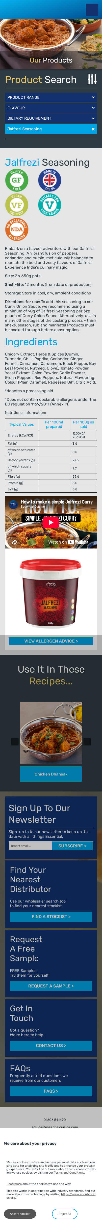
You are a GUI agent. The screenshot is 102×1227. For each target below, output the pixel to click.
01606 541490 (54, 1120)
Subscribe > (72, 846)
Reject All (64, 1214)
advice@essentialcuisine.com (54, 1127)
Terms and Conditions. (69, 1172)
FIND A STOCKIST (51, 916)
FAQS (51, 1091)
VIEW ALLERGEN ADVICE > (51, 641)
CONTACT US (51, 1045)
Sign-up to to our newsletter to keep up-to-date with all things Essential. (49, 834)
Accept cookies (20, 1214)
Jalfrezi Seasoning (24, 129)
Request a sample (51, 986)
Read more (14, 1184)
